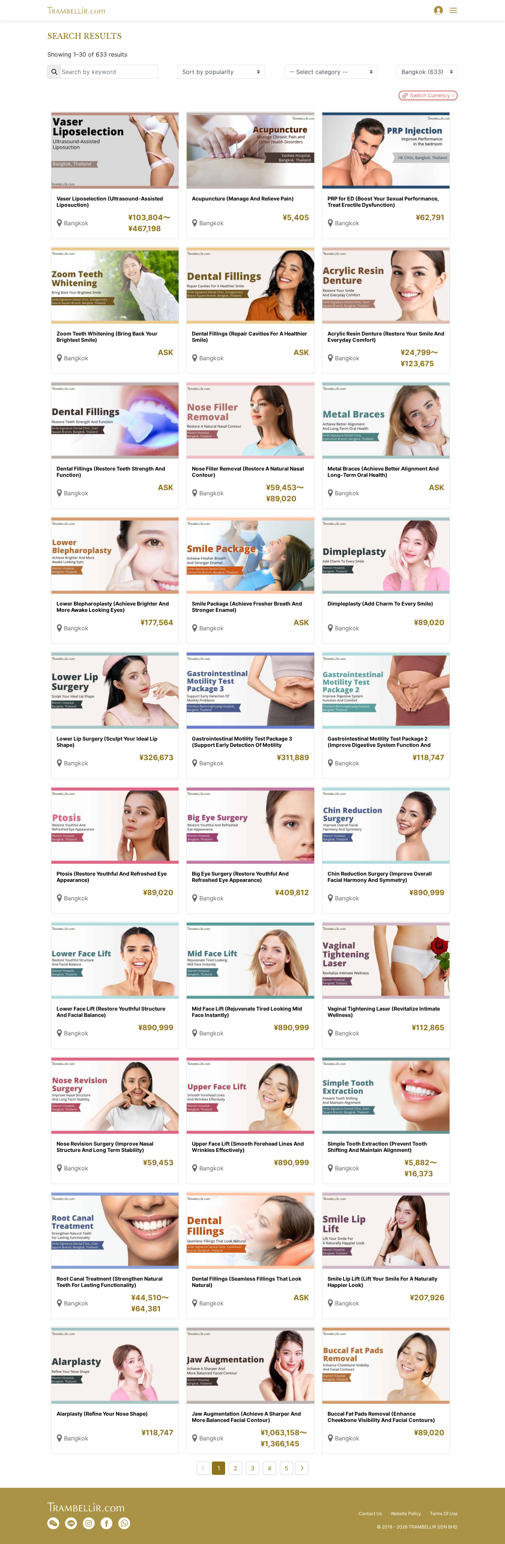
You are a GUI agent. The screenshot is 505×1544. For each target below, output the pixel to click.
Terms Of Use (444, 1513)
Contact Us (370, 1513)
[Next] (302, 1468)
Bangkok (76, 223)
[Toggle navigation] (453, 10)
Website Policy (406, 1513)
